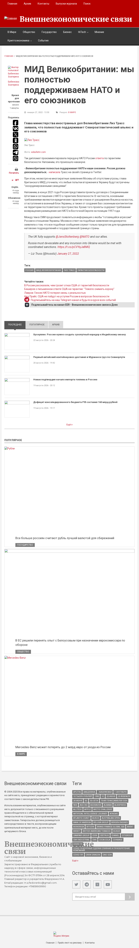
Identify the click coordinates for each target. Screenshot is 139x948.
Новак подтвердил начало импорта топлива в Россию (65, 379)
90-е (75, 805)
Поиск (86, 3)
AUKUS (95, 818)
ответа (99, 158)
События (43, 40)
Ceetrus (104, 835)
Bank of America (82, 822)
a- (13, 180)
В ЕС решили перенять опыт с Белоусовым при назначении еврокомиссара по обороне (70, 643)
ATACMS (114, 814)
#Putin (77, 792)
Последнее (17, 324)
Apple (87, 809)
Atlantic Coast (81, 818)
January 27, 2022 (68, 253)
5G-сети (94, 801)
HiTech (82, 32)
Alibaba (108, 805)
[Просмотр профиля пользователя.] (13, 72)
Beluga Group (101, 822)
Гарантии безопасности (90, 270)
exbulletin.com (38, 152)
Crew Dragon (93, 855)
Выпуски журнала (66, 3)
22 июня (111, 796)
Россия (29, 270)
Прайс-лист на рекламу (70, 943)
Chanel (115, 835)
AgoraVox (95, 805)
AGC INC (84, 805)
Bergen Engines (119, 822)
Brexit (76, 831)
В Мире (12, 32)
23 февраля (124, 796)
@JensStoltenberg (67, 236)
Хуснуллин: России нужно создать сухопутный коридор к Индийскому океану (79, 334)
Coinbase (117, 840)
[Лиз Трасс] (31, 140)
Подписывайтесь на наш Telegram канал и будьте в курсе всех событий (73, 300)
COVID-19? (78, 855)
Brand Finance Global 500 (110, 827)
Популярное (37, 324)
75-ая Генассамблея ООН (114, 801)
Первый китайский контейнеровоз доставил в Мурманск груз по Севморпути (79, 357)
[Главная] (10, 18)
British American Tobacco (97, 831)
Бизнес (67, 32)
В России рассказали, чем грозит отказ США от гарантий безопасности (66, 285)
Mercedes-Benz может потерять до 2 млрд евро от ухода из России (63, 747)
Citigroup (127, 835)
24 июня (77, 801)
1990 (96, 796)
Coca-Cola (104, 840)
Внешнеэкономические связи (76, 19)
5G (86, 801)
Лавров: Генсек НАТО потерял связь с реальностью (55, 292)
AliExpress (120, 805)
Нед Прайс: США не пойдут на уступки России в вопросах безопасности (66, 296)
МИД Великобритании (48, 270)
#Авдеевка (89, 792)
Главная (12, 3)
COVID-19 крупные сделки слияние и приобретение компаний (101, 849)
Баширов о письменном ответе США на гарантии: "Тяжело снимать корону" (69, 289)
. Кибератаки (105, 792)
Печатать (14, 173)
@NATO (84, 236)
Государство (49, 32)
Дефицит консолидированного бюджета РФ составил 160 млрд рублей (75, 402)
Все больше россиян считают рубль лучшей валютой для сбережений (64, 538)
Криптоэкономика (18, 40)
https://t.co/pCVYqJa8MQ (74, 247)
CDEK (94, 835)
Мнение (99, 32)
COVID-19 (77, 844)
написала (54, 172)
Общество (29, 32)
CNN (94, 840)
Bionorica (78, 827)
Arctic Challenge (102, 809)
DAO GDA (107, 855)
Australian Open (111, 818)
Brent (130, 827)
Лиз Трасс (69, 270)
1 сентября (120, 792)
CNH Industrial (81, 840)
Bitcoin (90, 827)
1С (103, 796)
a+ (17, 180)
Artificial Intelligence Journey (90, 814)
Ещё (68, 424)
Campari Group (81, 835)
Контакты (43, 3)
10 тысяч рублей (82, 796)
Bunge (116, 831)
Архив (27, 3)
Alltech (77, 809)
